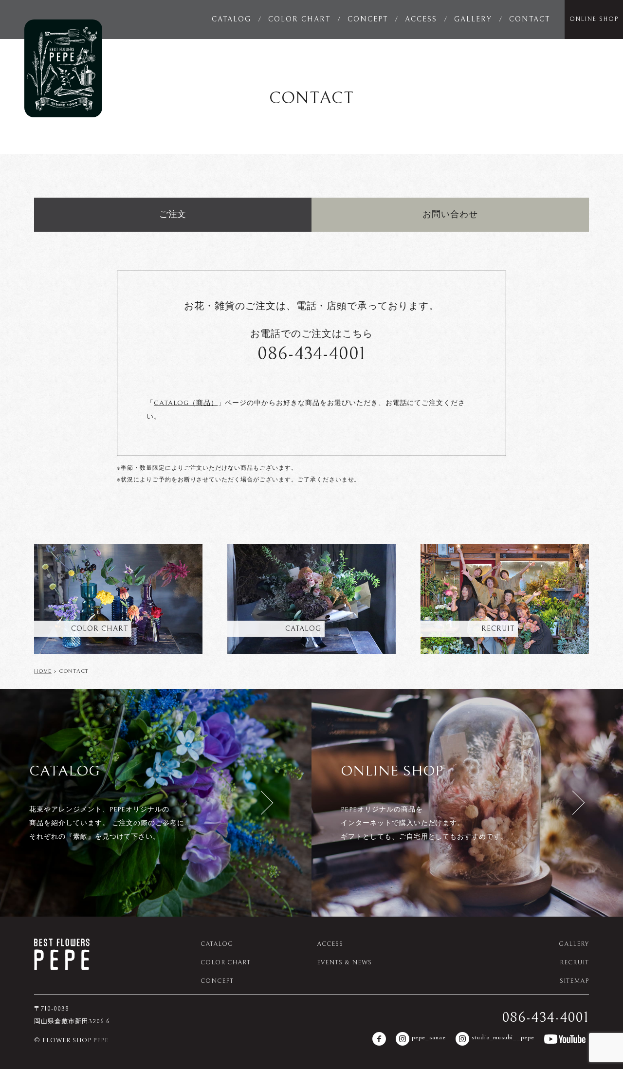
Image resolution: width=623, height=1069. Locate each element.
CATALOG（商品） (186, 403)
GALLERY (473, 19)
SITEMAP (574, 981)
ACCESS (421, 19)
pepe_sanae (429, 1037)
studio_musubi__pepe (503, 1037)
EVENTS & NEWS (344, 962)
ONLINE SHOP (594, 19)
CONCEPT (368, 19)
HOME (43, 671)
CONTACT (529, 19)
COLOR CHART (299, 19)
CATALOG (231, 19)
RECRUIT (574, 962)
